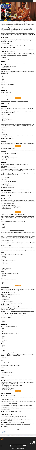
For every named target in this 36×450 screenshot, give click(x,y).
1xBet (2, 433)
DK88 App (3, 432)
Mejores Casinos (4, 431)
